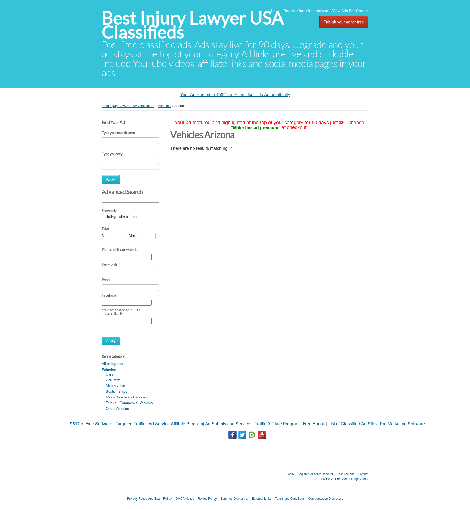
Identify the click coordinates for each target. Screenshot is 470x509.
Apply (111, 179)
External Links (261, 498)
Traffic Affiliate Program (277, 423)
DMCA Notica (184, 498)
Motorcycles (115, 385)
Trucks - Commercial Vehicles (129, 402)
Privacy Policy (137, 498)
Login (276, 10)
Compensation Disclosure (325, 498)
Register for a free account (306, 10)
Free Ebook (314, 423)
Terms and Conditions (290, 498)
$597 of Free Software (91, 423)
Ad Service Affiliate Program (176, 423)
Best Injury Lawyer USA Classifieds (193, 25)
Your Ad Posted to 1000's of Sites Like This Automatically (235, 94)
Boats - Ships (116, 391)
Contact (363, 474)
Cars (109, 374)
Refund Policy (207, 498)
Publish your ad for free (344, 22)
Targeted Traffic (130, 423)
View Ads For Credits (350, 10)
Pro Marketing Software (402, 423)
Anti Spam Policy (160, 498)
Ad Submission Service (227, 423)
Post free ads (345, 474)
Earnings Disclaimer (234, 498)
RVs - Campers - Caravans (127, 397)
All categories (112, 363)
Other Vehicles (117, 408)
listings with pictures (122, 216)
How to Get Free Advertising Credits (343, 479)
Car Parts (113, 379)
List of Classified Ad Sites (353, 423)
